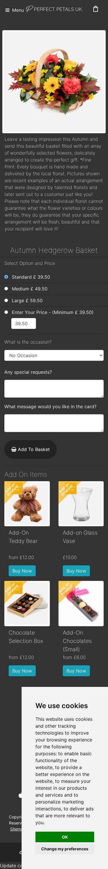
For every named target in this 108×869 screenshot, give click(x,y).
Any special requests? (28, 372)
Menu (17, 10)
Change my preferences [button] (64, 848)
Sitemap (18, 828)
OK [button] (65, 837)
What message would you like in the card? (50, 406)
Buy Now (22, 571)
